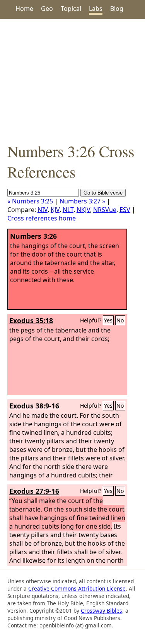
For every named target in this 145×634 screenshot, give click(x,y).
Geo (47, 8)
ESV (124, 209)
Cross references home (41, 218)
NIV (43, 209)
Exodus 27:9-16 (34, 491)
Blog (116, 8)
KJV (55, 209)
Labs (95, 8)
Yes (108, 320)
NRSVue (104, 209)
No (120, 320)
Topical (71, 8)
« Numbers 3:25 (30, 201)
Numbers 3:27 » (82, 201)
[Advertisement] (72, 79)
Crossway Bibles (101, 610)
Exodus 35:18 (31, 320)
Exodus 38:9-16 (34, 405)
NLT (68, 209)
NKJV (83, 209)
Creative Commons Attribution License (77, 588)
